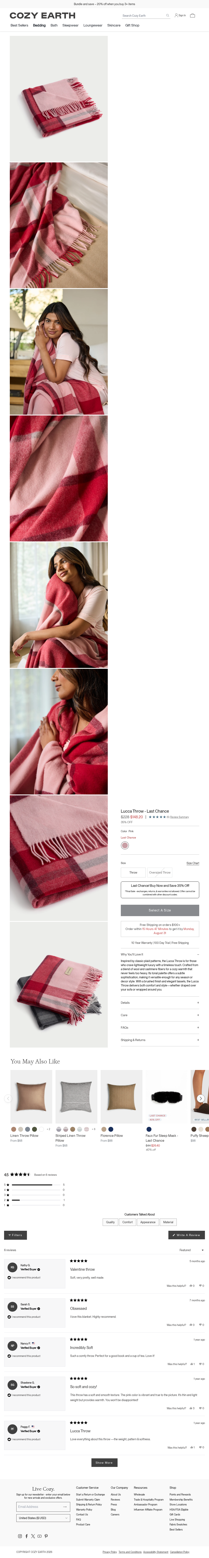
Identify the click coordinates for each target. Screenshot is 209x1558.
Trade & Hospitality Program (149, 1499)
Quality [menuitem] (110, 1222)
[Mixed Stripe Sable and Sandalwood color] (72, 1129)
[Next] (201, 1098)
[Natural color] (200, 1129)
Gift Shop (132, 25)
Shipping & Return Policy (89, 1504)
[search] (167, 15)
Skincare (113, 25)
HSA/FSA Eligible (179, 1509)
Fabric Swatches (178, 1524)
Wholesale (139, 1494)
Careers (115, 1514)
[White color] (41, 1129)
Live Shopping (177, 1519)
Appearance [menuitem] (148, 1222)
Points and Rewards (180, 1494)
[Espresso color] (193, 1129)
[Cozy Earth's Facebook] (26, 1536)
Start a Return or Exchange (90, 1494)
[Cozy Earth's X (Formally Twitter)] (33, 1536)
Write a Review (190, 1236)
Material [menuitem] (168, 1222)
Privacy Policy (110, 1552)
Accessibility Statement (155, 1552)
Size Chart (193, 863)
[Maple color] (13, 1129)
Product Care (83, 1524)
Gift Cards (175, 1514)
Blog (113, 1509)
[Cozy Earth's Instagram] (20, 1536)
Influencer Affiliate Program (148, 1509)
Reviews (115, 1499)
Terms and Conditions (130, 1552)
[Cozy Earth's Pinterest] (46, 1536)
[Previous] (8, 1098)
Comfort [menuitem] (127, 1222)
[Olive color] (34, 1129)
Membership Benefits (181, 1499)
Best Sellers (19, 25)
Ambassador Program (145, 1504)
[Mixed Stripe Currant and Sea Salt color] (65, 1129)
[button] (192, 15)
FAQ (78, 1519)
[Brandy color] (103, 1129)
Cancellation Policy (179, 1552)
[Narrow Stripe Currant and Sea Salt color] (86, 1129)
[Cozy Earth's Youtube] (40, 1536)
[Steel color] (27, 1129)
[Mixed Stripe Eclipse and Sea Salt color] (58, 1129)
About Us (116, 1494)
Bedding (39, 25)
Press (114, 1504)
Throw (133, 872)
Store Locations (178, 1504)
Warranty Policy (84, 1509)
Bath (54, 25)
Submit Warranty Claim (88, 1499)
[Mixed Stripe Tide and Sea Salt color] (79, 1129)
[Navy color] (110, 1129)
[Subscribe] (64, 1506)
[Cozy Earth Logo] (42, 15)
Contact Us (82, 1514)
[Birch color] (20, 1129)
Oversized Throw (159, 872)
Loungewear (92, 25)
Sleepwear (70, 25)
